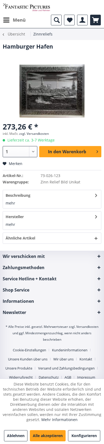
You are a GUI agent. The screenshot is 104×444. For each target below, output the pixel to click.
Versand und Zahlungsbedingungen (66, 368)
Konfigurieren (84, 435)
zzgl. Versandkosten (34, 133)
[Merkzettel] (69, 20)
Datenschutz (49, 377)
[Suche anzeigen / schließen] (56, 20)
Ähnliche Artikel (20, 238)
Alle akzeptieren (48, 435)
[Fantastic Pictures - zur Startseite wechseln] (26, 7)
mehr (10, 203)
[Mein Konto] (82, 20)
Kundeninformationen (69, 350)
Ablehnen (16, 435)
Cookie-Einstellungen (29, 350)
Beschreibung (18, 195)
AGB (68, 377)
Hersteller (15, 216)
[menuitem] (14, 20)
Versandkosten (87, 326)
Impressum (86, 377)
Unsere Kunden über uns (27, 359)
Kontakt (85, 359)
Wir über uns (63, 359)
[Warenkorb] (95, 20)
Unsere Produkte (18, 368)
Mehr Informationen (59, 419)
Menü (19, 20)
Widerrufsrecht (21, 377)
